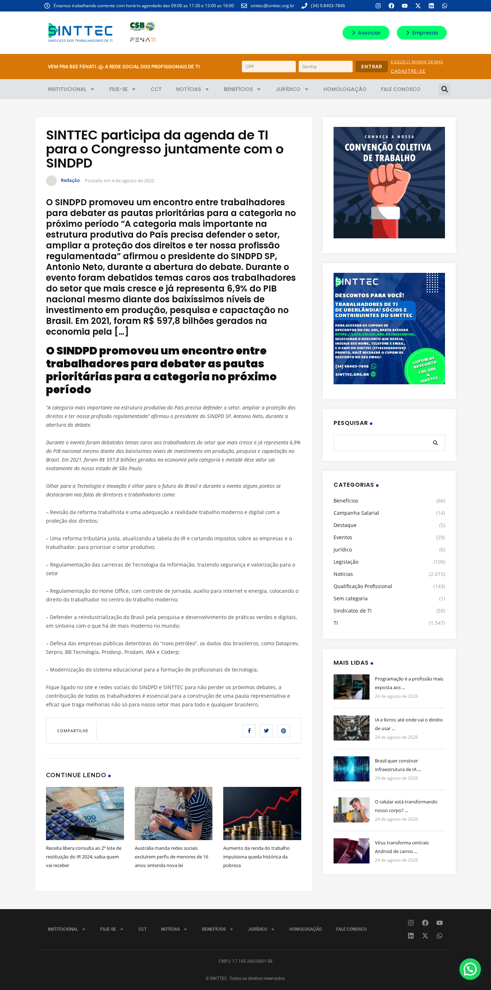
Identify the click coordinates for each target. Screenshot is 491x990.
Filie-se (118, 89)
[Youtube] (404, 6)
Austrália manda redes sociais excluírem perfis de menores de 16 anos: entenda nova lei (171, 856)
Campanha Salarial (356, 512)
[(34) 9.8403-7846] (304, 6)
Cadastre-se (408, 71)
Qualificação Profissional (363, 586)
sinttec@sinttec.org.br (272, 6)
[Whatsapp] (444, 6)
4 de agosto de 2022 (133, 180)
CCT (156, 89)
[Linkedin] (431, 6)
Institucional (67, 89)
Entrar (371, 66)
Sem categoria (351, 598)
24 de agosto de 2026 (396, 696)
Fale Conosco (401, 89)
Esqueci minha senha (417, 61)
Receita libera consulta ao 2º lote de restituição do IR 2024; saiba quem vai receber (83, 856)
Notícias (188, 89)
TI (336, 622)
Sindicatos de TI (353, 610)
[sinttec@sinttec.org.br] (244, 6)
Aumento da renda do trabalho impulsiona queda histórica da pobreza (256, 856)
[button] (444, 89)
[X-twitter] (418, 6)
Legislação (346, 561)
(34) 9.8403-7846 (328, 6)
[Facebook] (391, 6)
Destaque (345, 525)
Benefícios (238, 89)
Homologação (345, 89)
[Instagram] (378, 6)
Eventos (343, 537)
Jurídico (288, 89)
